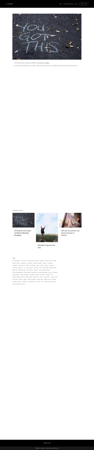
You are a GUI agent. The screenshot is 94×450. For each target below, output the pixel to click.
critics (42, 281)
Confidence (15, 265)
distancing (53, 281)
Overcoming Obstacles (44, 270)
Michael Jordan (53, 267)
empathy (18, 284)
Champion (29, 263)
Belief (55, 260)
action (56, 277)
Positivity (50, 272)
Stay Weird (32, 274)
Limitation (36, 267)
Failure (37, 265)
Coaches (44, 263)
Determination (22, 265)
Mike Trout (14, 270)
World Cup (35, 277)
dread (13, 284)
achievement (47, 277)
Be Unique (36, 260)
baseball (54, 279)
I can (25, 267)
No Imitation (30, 270)
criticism (38, 281)
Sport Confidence (24, 274)
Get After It (51, 265)
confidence (25, 281)
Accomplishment (16, 260)
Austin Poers (24, 260)
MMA (47, 267)
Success (37, 274)
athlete (25, 279)
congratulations (32, 281)
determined (47, 281)
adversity (20, 279)
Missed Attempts (22, 270)
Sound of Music (16, 274)
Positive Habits (27, 272)
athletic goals (40, 279)
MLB (44, 267)
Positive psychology (42, 272)
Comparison (50, 263)
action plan (15, 279)
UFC (52, 274)
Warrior (23, 277)
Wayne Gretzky (29, 277)
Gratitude (14, 267)
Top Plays (48, 274)
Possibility (55, 272)
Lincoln (40, 267)
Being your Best (49, 260)
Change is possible (37, 263)
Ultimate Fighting (16, 277)
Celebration (23, 263)
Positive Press (34, 272)
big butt (20, 281)
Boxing (14, 263)
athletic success (47, 279)
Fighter (42, 265)
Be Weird (42, 260)
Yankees (41, 277)
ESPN (27, 265)
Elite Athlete (32, 265)
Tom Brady (42, 274)
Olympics (36, 270)
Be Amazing (30, 260)
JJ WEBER (9, 4)
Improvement (30, 267)
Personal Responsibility (17, 272)
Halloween (20, 267)
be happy (14, 281)
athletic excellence (31, 279)
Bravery (18, 263)
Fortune (46, 265)
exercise (23, 284)
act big (52, 277)
